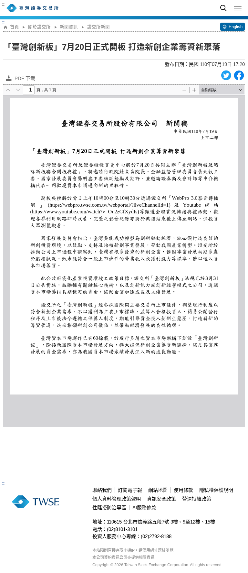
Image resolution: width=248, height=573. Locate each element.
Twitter (226, 75)
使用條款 (183, 490)
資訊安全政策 (161, 499)
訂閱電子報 (130, 490)
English (236, 26)
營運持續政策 (196, 499)
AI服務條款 (144, 507)
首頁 (14, 27)
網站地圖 (158, 490)
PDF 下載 (25, 78)
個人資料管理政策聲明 (116, 499)
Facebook (239, 75)
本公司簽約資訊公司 (109, 557)
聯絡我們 (102, 490)
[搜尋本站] (223, 8)
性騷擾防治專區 (109, 507)
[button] (238, 8)
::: (3, 4)
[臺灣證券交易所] (46, 8)
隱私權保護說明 (216, 490)
